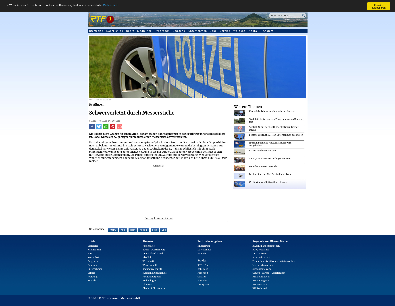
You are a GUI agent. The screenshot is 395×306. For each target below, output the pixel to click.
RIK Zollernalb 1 (261, 288)
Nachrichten (114, 30)
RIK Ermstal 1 (259, 284)
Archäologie (149, 280)
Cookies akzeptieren (379, 6)
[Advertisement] (158, 188)
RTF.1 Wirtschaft (261, 257)
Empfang (179, 30)
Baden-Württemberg (154, 249)
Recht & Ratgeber (152, 276)
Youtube (202, 280)
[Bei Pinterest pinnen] (112, 128)
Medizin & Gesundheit (154, 272)
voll (164, 229)
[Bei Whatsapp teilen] (105, 128)
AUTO (113, 229)
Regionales (149, 245)
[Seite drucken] (119, 128)
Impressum (204, 245)
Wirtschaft (148, 261)
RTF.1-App (203, 265)
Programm (162, 30)
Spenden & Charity (152, 269)
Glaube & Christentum (154, 288)
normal (144, 229)
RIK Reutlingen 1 (261, 276)
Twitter (202, 276)
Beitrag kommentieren (159, 218)
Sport (130, 30)
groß (154, 229)
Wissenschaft (150, 265)
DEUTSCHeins (260, 253)
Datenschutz (204, 249)
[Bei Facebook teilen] (92, 128)
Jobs (213, 30)
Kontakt (254, 30)
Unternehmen (197, 30)
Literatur (147, 284)
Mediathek (144, 30)
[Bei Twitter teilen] (99, 128)
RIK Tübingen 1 (260, 280)
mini (123, 229)
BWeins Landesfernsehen (266, 245)
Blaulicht (147, 257)
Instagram (203, 284)
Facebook (203, 272)
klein (132, 229)
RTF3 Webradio (260, 249)
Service (225, 30)
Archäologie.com (261, 269)
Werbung (239, 30)
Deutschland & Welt (153, 253)
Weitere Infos (110, 5)
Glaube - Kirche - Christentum (268, 272)
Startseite (96, 30)
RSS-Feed (203, 269)
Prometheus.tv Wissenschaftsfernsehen (273, 261)
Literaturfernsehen (262, 265)
